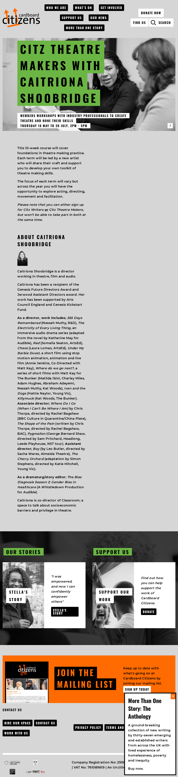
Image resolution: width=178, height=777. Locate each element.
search (165, 22)
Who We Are (56, 7)
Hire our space (17, 723)
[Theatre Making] (170, 125)
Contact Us (45, 723)
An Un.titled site (121, 767)
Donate (149, 611)
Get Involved (111, 7)
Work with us (16, 733)
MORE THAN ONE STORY (84, 28)
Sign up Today (137, 689)
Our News (98, 17)
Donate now (151, 13)
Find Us (139, 22)
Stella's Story (60, 612)
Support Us (72, 17)
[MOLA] (21, 17)
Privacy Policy (88, 727)
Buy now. (136, 769)
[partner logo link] (12, 763)
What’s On (83, 7)
